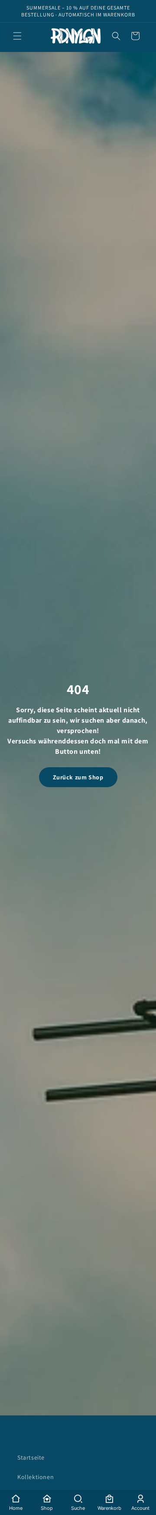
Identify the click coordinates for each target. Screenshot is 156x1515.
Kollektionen (35, 1477)
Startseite (31, 1457)
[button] (17, 35)
